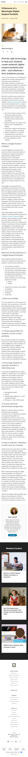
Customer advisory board (14, 716)
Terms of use (10, 749)
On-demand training (14, 701)
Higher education (14, 677)
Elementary (14, 673)
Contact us (14, 703)
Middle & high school (14, 675)
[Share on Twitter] (7, 51)
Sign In (15, 1)
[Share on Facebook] (3, 51)
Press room (14, 720)
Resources (14, 690)
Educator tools (14, 679)
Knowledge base (14, 697)
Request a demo (14, 685)
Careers (14, 718)
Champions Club (14, 726)
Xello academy (14, 699)
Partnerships (14, 714)
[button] (26, 1)
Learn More (12, 535)
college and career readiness (10, 216)
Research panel (14, 724)
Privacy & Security (16, 749)
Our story (14, 710)
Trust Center (23, 749)
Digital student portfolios (14, 102)
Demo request (21, 1)
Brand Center (14, 722)
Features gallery (14, 681)
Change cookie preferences (12, 752)
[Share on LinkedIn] (11, 51)
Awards (14, 712)
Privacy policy (4, 749)
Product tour (14, 683)
